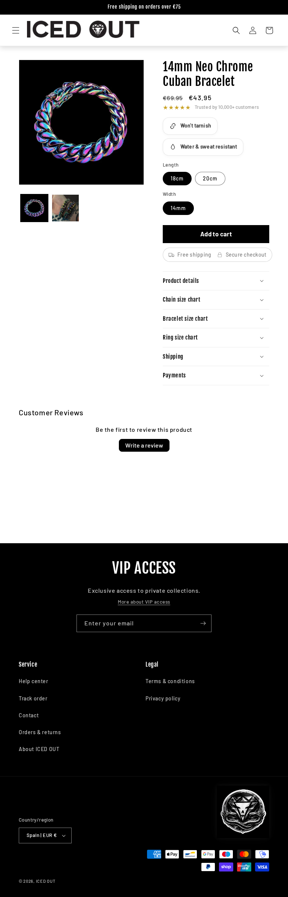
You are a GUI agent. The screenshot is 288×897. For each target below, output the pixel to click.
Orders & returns (40, 732)
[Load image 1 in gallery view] (34, 208)
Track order (33, 698)
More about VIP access (144, 602)
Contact (29, 715)
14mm (178, 208)
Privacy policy (163, 698)
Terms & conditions (170, 681)
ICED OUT (46, 881)
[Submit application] (203, 623)
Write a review (144, 445)
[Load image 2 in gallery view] (65, 208)
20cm (210, 178)
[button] (16, 30)
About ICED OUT (39, 749)
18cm (177, 178)
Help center (33, 681)
